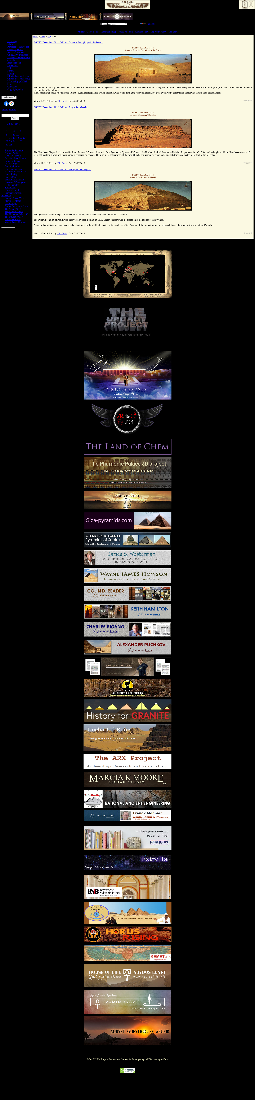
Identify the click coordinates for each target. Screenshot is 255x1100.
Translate (150, 24)
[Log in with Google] (11, 103)
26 (21, 141)
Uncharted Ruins (13, 219)
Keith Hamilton (12, 185)
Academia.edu (141, 31)
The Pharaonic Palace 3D (16, 214)
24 (14, 141)
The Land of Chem (14, 211)
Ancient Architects (13, 153)
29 (7, 144)
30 (10, 144)
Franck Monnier (12, 166)
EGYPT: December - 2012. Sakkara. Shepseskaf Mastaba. (61, 107)
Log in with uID (9, 97)
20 (24, 138)
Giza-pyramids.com (14, 169)
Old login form (9, 109)
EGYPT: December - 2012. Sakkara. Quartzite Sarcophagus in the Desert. (68, 42)
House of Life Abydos (15, 182)
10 (14, 134)
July (49, 36)
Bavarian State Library (15, 158)
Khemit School (12, 190)
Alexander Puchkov (14, 150)
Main (35, 36)
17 (14, 138)
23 (10, 141)
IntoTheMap (10, 177)
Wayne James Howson (15, 222)
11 (18, 134)
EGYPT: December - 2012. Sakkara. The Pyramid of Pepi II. (62, 169)
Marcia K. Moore (13, 201)
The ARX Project (13, 209)
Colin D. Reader (12, 161)
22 (7, 141)
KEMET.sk (10, 187)
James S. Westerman (14, 179)
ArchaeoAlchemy (13, 155)
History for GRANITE (15, 171)
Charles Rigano (12, 163)
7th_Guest (62, 101)
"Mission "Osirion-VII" (88, 31)
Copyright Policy (158, 31)
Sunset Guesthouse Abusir (17, 206)
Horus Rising (11, 174)
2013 (42, 36)
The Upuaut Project (14, 217)
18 (17, 138)
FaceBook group (108, 31)
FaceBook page (125, 31)
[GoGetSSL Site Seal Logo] (127, 1072)
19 (21, 138)
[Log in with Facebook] (6, 103)
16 (10, 138)
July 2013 (13, 124)
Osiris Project (11, 203)
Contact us (173, 31)
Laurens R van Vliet (14, 198)
